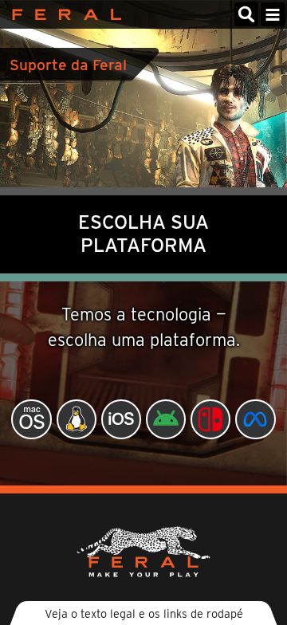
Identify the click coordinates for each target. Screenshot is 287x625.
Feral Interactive (62, 14)
